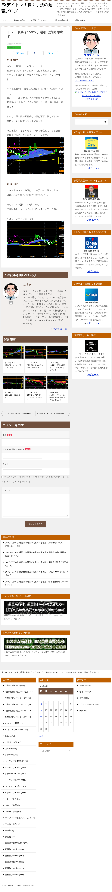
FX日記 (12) (10, 736)
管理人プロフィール (39, 20)
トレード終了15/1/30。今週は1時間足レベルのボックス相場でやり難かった (20, 413)
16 (41, 716)
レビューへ (93, 168)
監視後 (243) (10, 837)
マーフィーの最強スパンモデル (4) (20, 818)
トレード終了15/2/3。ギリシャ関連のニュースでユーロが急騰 (53, 413)
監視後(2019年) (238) (14, 874)
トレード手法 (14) (13, 811)
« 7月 (41, 736)
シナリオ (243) (11, 755)
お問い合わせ (80, 20)
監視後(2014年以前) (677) (16, 843)
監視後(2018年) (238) (14, 868)
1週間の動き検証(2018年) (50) (18, 711)
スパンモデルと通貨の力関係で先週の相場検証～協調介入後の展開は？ (36, 552)
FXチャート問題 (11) (14, 723)
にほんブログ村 (91, 99)
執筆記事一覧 (60, 329)
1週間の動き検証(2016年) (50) (18, 698)
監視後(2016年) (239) (14, 855)
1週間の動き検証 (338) (15, 685)
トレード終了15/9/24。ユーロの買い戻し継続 (13, 365)
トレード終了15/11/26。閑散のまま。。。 (12, 395)
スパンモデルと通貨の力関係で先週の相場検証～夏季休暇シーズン (34, 543)
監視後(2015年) (14, 47)
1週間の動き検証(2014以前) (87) (19, 692)
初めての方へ (19, 20)
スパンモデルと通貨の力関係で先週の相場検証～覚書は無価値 (32, 582)
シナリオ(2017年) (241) (15, 780)
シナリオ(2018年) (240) (15, 786)
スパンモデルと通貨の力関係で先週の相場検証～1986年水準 (32, 572)
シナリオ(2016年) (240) (15, 774)
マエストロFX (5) (12, 824)
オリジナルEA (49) (13, 742)
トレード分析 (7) (12, 799)
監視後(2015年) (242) (14, 849)
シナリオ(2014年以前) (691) (17, 761)
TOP (22, 672)
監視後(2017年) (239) (14, 862)
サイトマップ (85, 692)
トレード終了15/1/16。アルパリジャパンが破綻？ (35, 365)
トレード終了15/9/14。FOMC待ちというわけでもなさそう (35, 396)
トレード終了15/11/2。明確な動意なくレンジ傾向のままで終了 (57, 366)
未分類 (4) (9, 830)
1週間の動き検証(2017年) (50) (18, 704)
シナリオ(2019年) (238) (15, 792)
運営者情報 (84, 698)
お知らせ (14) (11, 748)
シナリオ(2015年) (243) (15, 767)
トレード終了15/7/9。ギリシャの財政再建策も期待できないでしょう (57, 396)
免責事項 (83, 711)
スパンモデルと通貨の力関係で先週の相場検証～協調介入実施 (32, 562)
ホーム (5, 20)
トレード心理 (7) (12, 805)
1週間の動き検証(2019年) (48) (18, 717)
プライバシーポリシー (89, 704)
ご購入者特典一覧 (61, 20)
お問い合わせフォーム (84, 80)
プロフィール (91, 55)
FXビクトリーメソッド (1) (16, 729)
